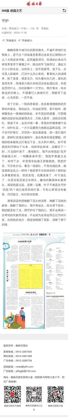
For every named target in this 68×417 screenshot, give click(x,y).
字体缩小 (27, 40)
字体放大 (11, 40)
